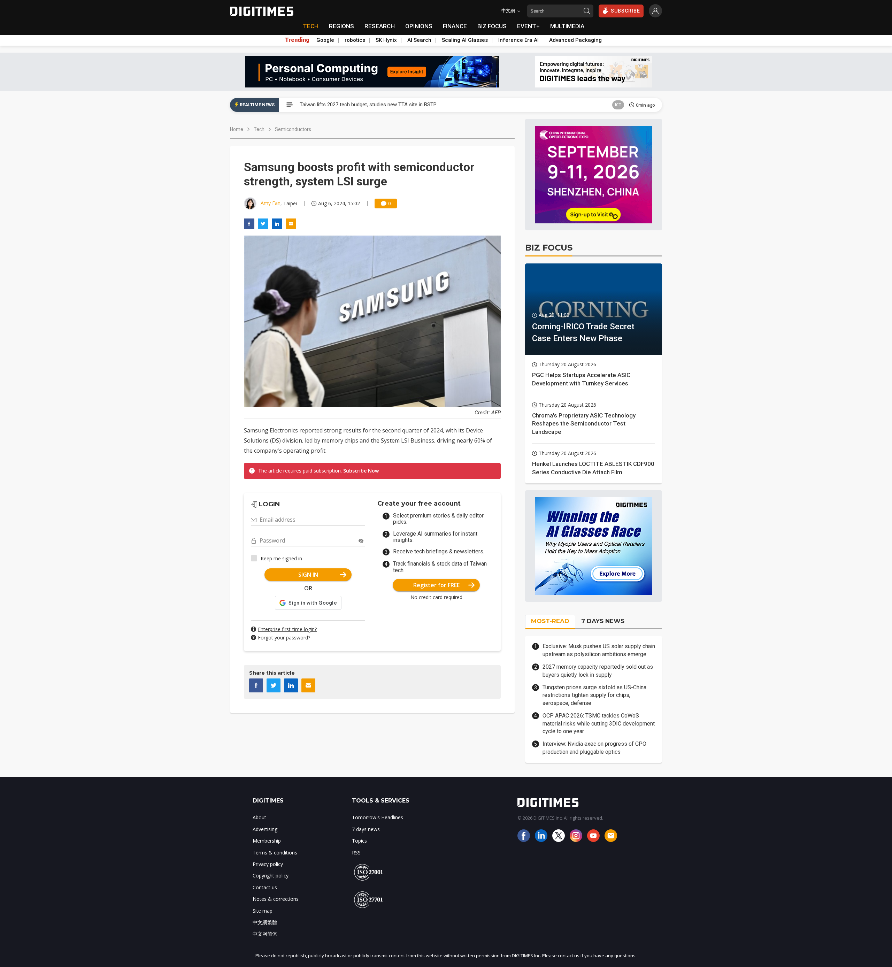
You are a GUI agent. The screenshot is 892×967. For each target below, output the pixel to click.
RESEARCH (379, 26)
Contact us (265, 887)
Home (236, 129)
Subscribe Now (361, 470)
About (259, 817)
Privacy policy (268, 864)
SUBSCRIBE (625, 11)
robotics (355, 40)
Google (325, 40)
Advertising (265, 829)
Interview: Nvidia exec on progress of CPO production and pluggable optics (594, 747)
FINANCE (455, 26)
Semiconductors (293, 129)
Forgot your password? (284, 637)
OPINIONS (418, 26)
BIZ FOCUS (492, 26)
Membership (267, 840)
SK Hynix (386, 40)
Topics (359, 840)
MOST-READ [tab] (550, 620)
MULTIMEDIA (567, 26)
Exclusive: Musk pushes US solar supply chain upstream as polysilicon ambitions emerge (599, 650)
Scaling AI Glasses (465, 40)
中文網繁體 (265, 922)
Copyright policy (271, 875)
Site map (262, 910)
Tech (259, 129)
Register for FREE (436, 585)
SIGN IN (308, 574)
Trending (297, 40)
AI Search (419, 40)
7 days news (366, 829)
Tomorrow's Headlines (377, 817)
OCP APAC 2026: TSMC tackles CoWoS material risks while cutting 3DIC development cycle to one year (599, 723)
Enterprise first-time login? (287, 629)
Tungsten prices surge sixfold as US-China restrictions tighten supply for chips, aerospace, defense (594, 695)
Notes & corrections (276, 899)
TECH (310, 26)
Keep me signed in (281, 558)
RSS (356, 852)
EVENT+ (528, 26)
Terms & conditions (275, 852)
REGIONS (341, 26)
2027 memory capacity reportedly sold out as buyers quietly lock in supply (598, 670)
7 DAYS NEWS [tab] (602, 620)
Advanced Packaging (575, 40)
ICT (618, 105)
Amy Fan (270, 203)
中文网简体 (265, 933)
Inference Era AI (518, 40)
